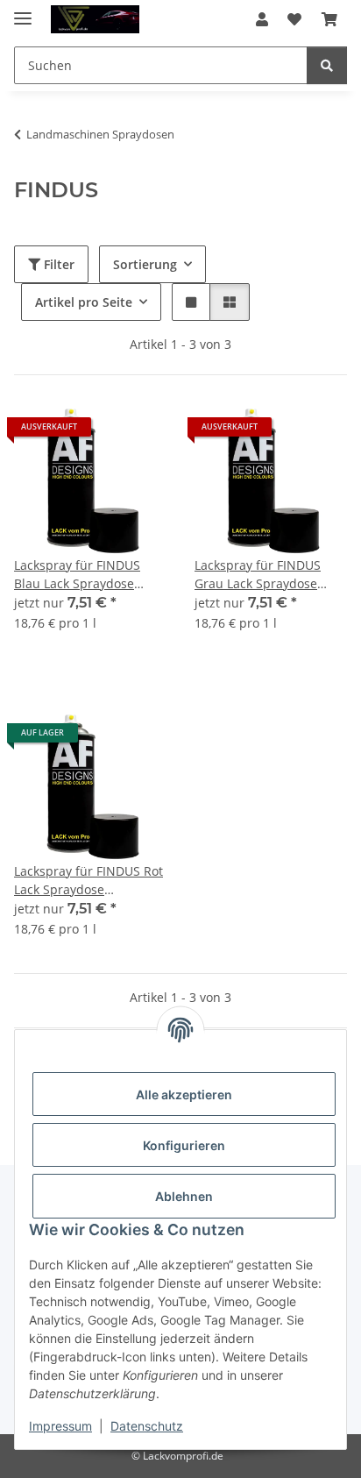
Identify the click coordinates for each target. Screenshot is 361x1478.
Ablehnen (184, 1196)
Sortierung (145, 264)
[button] (262, 19)
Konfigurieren (184, 1145)
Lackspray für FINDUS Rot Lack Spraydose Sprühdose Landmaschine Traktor (88, 881)
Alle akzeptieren (184, 1094)
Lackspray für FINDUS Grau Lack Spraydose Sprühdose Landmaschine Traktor (260, 575)
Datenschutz (146, 1425)
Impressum (60, 1425)
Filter (57, 264)
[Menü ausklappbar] (23, 11)
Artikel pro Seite (83, 302)
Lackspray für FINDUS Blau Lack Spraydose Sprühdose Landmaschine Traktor (79, 575)
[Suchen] (327, 65)
